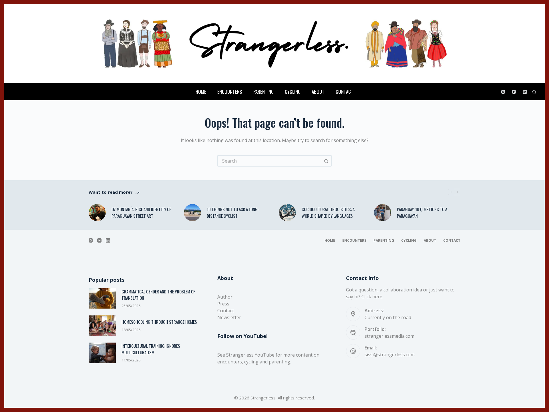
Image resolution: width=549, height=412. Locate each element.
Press (223, 304)
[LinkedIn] (525, 92)
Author (224, 297)
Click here (371, 296)
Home (201, 91)
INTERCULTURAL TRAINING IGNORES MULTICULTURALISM (151, 349)
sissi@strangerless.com (390, 354)
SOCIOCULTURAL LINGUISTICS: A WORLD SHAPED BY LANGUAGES (328, 212)
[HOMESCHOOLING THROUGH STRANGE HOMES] (102, 325)
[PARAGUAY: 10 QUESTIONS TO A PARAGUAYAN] (382, 212)
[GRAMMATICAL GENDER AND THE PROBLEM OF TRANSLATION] (102, 298)
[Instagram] (503, 92)
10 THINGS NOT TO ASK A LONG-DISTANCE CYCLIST (233, 212)
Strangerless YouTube (250, 355)
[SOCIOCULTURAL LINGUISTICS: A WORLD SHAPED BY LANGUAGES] (287, 212)
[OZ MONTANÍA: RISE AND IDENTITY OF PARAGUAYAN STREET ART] (97, 212)
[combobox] (269, 161)
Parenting (263, 91)
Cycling (293, 91)
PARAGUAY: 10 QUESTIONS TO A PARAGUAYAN (422, 212)
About (318, 91)
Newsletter (229, 317)
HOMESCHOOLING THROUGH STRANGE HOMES (159, 322)
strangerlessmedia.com (389, 336)
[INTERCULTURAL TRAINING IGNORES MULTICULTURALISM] (102, 353)
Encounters (229, 91)
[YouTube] (514, 92)
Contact (344, 91)
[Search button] (326, 161)
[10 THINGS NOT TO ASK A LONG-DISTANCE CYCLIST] (192, 212)
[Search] (534, 92)
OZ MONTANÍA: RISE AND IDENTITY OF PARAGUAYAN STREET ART (141, 212)
